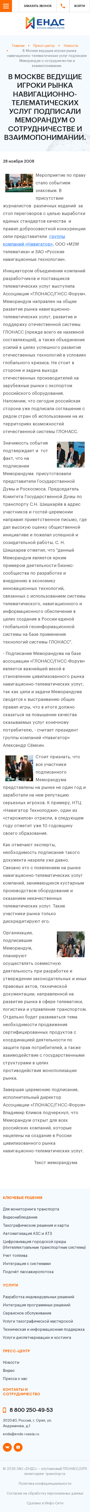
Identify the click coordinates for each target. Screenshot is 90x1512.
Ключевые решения (22, 1198)
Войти (79, 6)
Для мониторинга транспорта (31, 1209)
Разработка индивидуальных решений (38, 1297)
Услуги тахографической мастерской (38, 1321)
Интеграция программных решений (36, 1305)
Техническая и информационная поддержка (43, 1329)
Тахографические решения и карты (36, 1225)
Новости (11, 1362)
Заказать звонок (38, 6)
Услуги (10, 1285)
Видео (9, 1371)
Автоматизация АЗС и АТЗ (27, 1234)
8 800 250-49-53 (31, 1410)
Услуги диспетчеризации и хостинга (37, 1338)
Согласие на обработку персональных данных (45, 1493)
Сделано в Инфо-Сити (45, 1503)
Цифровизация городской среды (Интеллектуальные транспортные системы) (44, 1244)
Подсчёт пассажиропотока (28, 1272)
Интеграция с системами (27, 1264)
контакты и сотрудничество (21, 1392)
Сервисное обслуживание (27, 1313)
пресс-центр (16, 1351)
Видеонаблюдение (20, 1217)
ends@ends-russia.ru (21, 1434)
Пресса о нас (15, 1379)
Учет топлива (15, 1256)
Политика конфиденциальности (45, 1483)
